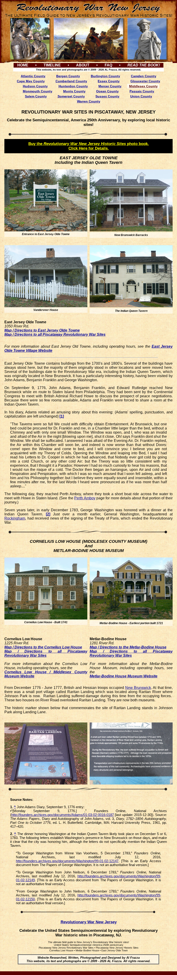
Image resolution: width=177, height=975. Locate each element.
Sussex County (107, 96)
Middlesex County (143, 86)
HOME (22, 65)
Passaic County (142, 91)
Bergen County (68, 76)
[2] (48, 514)
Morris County (74, 91)
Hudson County (35, 86)
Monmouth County (37, 91)
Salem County (36, 96)
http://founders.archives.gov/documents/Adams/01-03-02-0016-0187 (62, 815)
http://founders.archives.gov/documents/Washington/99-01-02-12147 (67, 861)
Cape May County (31, 81)
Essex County (109, 81)
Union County (141, 96)
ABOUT (82, 65)
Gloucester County (145, 81)
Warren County (88, 101)
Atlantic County (33, 76)
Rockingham (14, 518)
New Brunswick (138, 688)
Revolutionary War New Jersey (89, 922)
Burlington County (105, 76)
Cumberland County (71, 81)
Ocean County (107, 91)
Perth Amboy (84, 498)
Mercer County (109, 86)
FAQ (108, 65)
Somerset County (71, 96)
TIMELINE (52, 65)
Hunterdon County (73, 86)
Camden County (143, 76)
